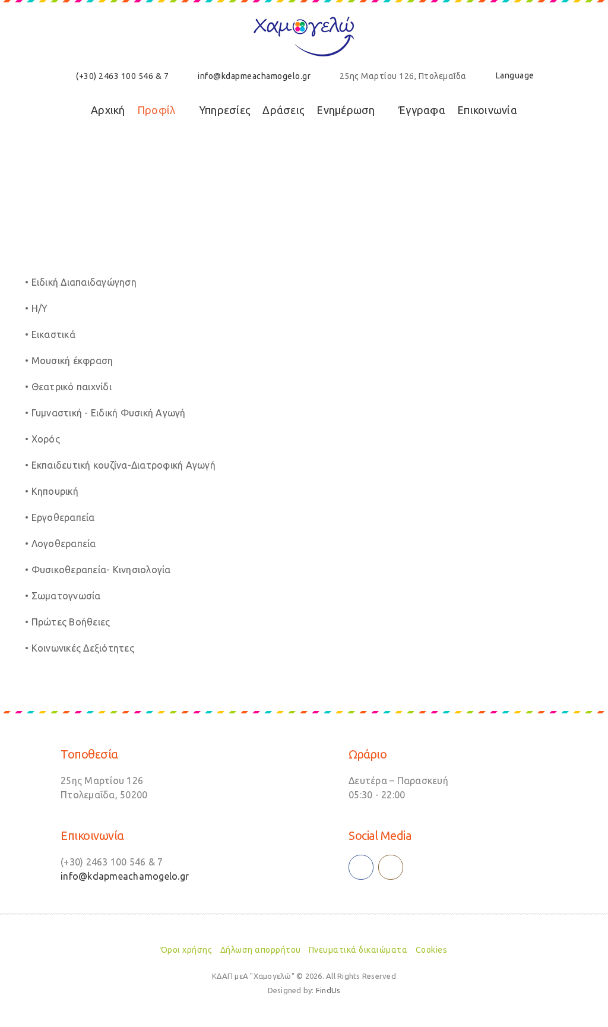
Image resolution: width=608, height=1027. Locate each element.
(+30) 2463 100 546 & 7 (122, 76)
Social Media (380, 835)
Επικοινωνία (487, 110)
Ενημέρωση (345, 110)
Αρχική (108, 110)
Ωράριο (368, 754)
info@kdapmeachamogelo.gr (254, 76)
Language (515, 75)
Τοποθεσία (89, 754)
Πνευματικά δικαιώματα (358, 950)
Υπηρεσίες (225, 110)
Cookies (432, 950)
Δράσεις (283, 110)
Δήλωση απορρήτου (260, 950)
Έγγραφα (421, 110)
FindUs (328, 990)
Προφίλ (156, 110)
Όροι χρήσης (187, 950)
